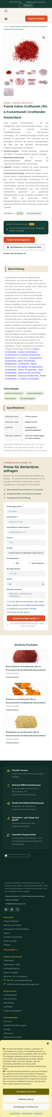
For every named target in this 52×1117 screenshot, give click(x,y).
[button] (47, 1043)
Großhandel (23, 364)
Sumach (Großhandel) (27, 352)
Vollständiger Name (14, 506)
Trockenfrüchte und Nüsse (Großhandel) (22, 355)
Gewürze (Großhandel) (28, 376)
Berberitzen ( (10, 358)
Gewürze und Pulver (22, 103)
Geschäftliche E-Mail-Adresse (18, 527)
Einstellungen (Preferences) (26, 1107)
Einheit (9, 579)
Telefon (10, 538)
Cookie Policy (14, 1113)
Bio (17, 563)
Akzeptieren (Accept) (26, 1091)
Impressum (38, 1113)
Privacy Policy (27, 1113)
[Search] (7, 10)
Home (6, 26)
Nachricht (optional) (14, 589)
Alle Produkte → (10, 950)
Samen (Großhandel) (30, 379)
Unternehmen (12, 517)
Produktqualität (13, 558)
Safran (7, 103)
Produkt (10, 548)
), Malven (33, 364)
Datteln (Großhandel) (27, 370)
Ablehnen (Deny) (26, 1099)
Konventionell (38, 563)
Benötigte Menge (13, 569)
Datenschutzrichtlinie (35, 605)
